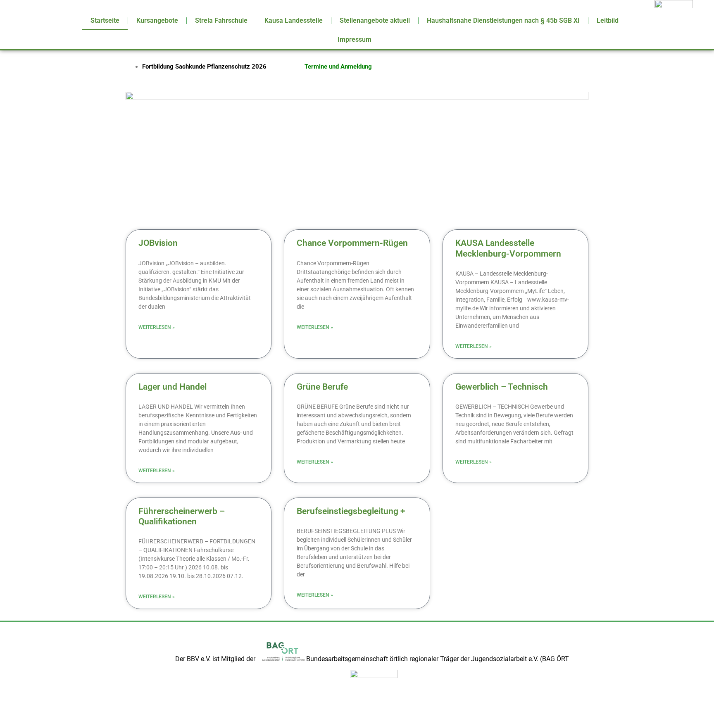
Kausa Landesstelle (293, 20)
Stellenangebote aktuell (375, 20)
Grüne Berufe (322, 387)
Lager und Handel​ (172, 387)
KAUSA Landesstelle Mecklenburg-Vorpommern (508, 248)
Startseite (104, 20)
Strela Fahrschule (221, 20)
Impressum (354, 39)
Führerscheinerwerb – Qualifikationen (181, 516)
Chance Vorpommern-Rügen (352, 243)
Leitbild (608, 20)
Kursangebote (157, 20)
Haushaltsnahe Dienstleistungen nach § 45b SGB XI (503, 20)
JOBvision (158, 243)
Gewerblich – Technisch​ (501, 387)
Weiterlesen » (156, 327)
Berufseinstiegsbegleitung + (351, 511)
